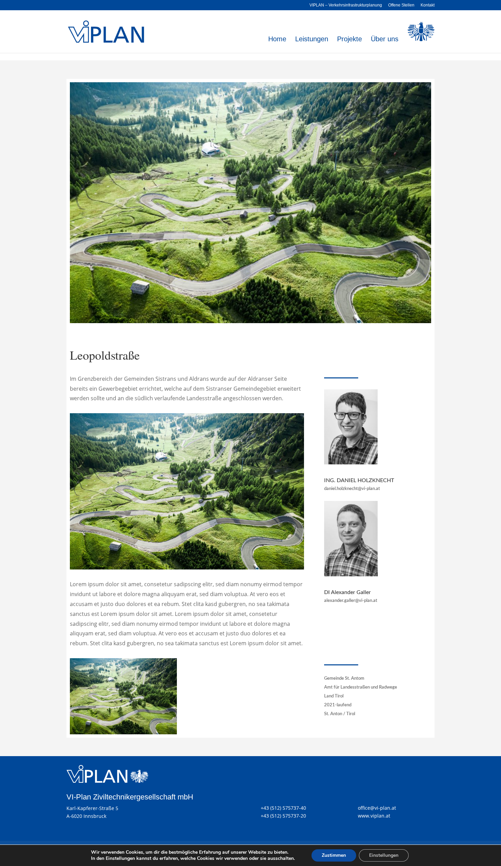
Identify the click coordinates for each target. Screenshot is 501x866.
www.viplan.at (374, 815)
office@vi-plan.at (377, 808)
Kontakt (428, 5)
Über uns (384, 40)
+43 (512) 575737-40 (283, 808)
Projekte (349, 40)
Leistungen (311, 40)
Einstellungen (383, 855)
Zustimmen (334, 855)
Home (277, 40)
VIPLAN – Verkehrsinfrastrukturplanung (345, 5)
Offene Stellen (401, 5)
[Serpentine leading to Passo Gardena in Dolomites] (123, 732)
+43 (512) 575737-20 (283, 815)
